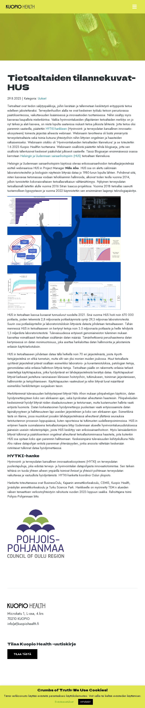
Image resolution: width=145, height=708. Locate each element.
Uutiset (42, 98)
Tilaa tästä (22, 654)
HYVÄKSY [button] (85, 702)
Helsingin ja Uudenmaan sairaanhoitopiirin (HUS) (50, 156)
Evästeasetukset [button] (64, 702)
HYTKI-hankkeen (56, 129)
